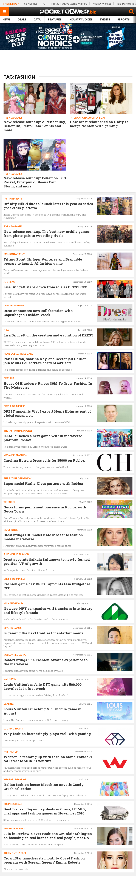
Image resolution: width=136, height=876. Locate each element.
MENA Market (101, 3)
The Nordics (29, 3)
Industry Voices (80, 19)
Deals (22, 19)
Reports (123, 19)
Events (105, 19)
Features (54, 19)
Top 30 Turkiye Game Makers (69, 3)
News (6, 19)
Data (37, 19)
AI (44, 3)
